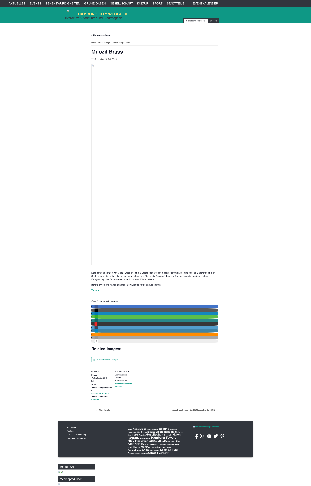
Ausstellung (139, 429)
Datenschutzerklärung (76, 435)
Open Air (161, 447)
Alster (130, 429)
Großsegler (168, 435)
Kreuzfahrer (148, 444)
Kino (178, 441)
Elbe (138, 432)
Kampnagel (169, 441)
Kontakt (70, 431)
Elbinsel (144, 432)
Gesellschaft (121, 3)
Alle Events (96, 393)
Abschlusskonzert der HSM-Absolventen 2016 (193, 409)
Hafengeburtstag (145, 438)
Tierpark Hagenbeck (141, 453)
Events (35, 3)
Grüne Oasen (95, 3)
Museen (136, 447)
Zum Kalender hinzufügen (107, 359)
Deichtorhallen (132, 432)
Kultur (142, 3)
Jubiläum (159, 441)
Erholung (179, 432)
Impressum (71, 427)
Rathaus (168, 447)
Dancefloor (173, 429)
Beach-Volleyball (152, 429)
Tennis (131, 453)
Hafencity (133, 437)
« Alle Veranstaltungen (101, 35)
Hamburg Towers (163, 437)
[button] (96, 306)
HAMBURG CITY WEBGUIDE (103, 14)
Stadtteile (175, 3)
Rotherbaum (134, 450)
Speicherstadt (155, 450)
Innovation (141, 441)
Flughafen (142, 435)
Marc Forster (105, 409)
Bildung (164, 428)
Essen (130, 435)
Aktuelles (17, 3)
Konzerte (105, 393)
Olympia (154, 447)
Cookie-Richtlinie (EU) (76, 438)
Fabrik (135, 435)
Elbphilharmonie (166, 431)
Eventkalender (205, 3)
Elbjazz (151, 432)
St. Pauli (173, 449)
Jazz (152, 440)
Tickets (95, 290)
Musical (145, 447)
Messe (170, 444)
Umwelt (153, 452)
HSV (131, 441)
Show (145, 449)
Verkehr (163, 452)
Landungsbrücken (160, 444)
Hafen (177, 434)
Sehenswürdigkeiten (62, 3)
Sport (157, 3)
